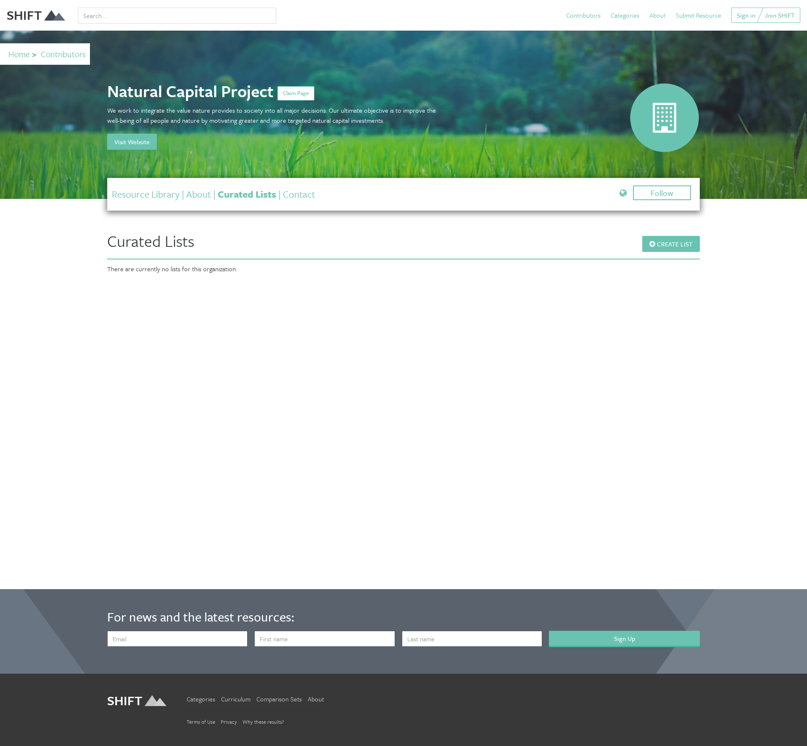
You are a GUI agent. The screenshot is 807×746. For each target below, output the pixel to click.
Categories (625, 15)
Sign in (746, 15)
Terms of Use (201, 721)
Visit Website (132, 141)
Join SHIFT (780, 15)
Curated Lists (247, 194)
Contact (299, 194)
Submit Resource (698, 15)
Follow (662, 192)
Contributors (583, 15)
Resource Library (145, 194)
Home (19, 54)
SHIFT (24, 15)
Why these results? (263, 721)
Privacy (229, 721)
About (657, 15)
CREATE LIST (674, 244)
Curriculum (236, 699)
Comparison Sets (279, 699)
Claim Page (296, 93)
